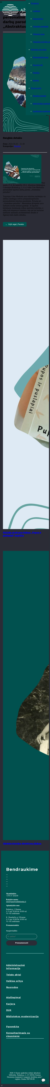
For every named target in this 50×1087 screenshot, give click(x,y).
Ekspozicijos (38, 19)
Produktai (35, 3)
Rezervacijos (36, 88)
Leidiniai (36, 11)
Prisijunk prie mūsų (39, 49)
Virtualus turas (38, 34)
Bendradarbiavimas (40, 57)
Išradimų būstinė (39, 96)
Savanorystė (38, 65)
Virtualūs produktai (40, 26)
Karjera (36, 80)
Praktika (36, 73)
